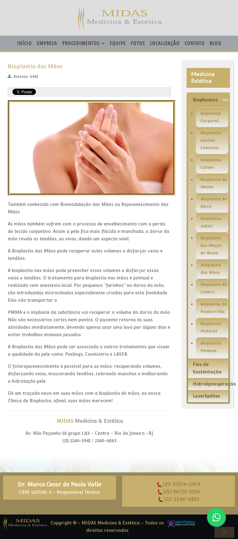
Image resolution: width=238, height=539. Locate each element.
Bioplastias (205, 99)
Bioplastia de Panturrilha (214, 308)
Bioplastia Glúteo (211, 164)
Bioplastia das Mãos (35, 66)
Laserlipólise (206, 396)
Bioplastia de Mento (214, 183)
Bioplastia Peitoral (211, 327)
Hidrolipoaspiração (210, 383)
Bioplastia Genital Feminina (211, 140)
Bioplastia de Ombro (214, 288)
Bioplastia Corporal (211, 117)
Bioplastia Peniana (211, 347)
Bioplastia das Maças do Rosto (211, 245)
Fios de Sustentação (207, 368)
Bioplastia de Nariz (214, 203)
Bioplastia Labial (211, 222)
